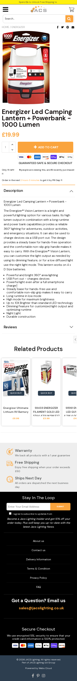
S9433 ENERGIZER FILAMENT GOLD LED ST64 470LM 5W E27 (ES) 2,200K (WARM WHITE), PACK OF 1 (46, 411)
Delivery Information (38, 559)
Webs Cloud (45, 668)
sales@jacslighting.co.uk (41, 608)
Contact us (38, 550)
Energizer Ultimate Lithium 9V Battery (15, 410)
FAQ (38, 587)
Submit (60, 506)
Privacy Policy (60, 513)
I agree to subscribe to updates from (40, 513)
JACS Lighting (32, 659)
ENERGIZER (18, 27)
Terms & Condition (38, 568)
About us (38, 541)
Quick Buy (16, 393)
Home (5, 27)
